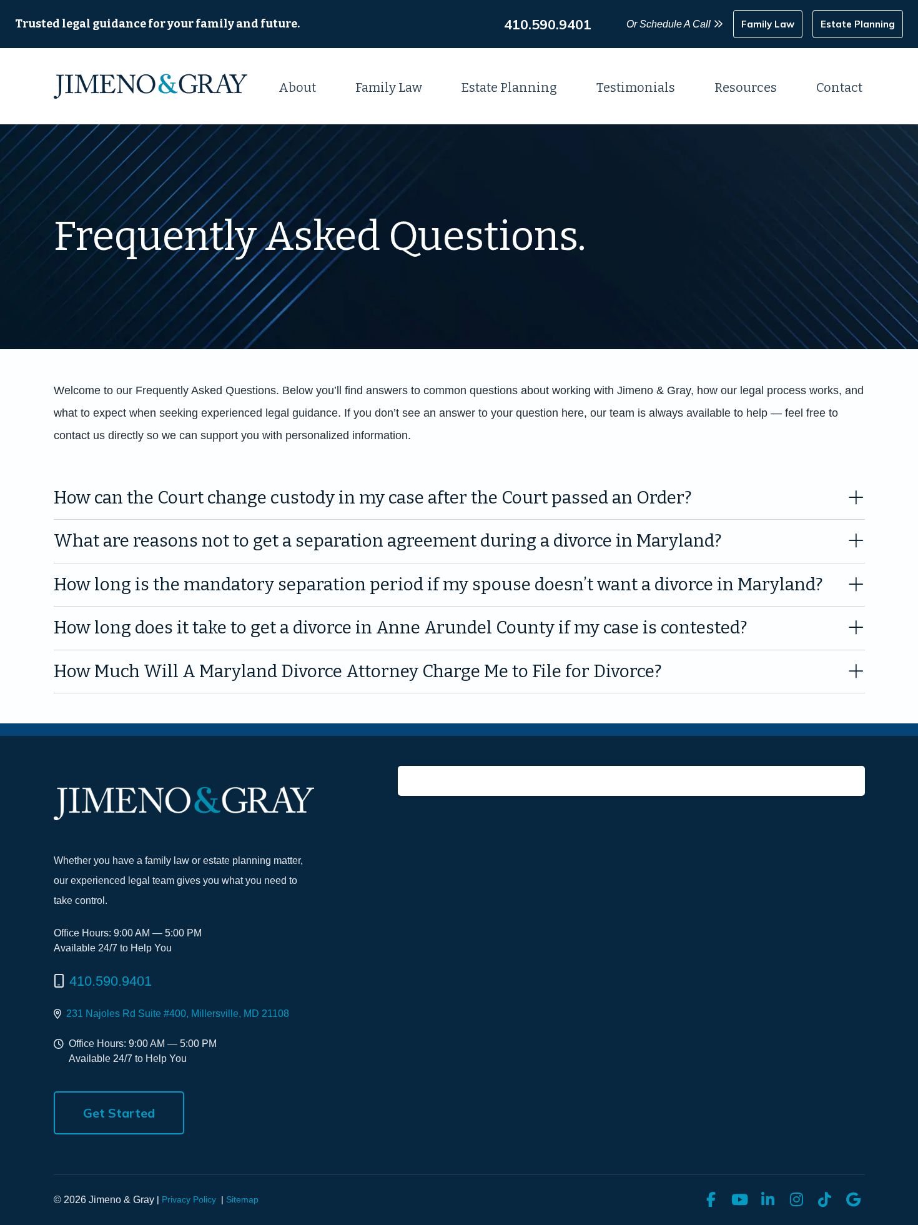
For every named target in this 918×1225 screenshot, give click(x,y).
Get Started (119, 1113)
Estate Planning (509, 87)
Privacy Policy (189, 1199)
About (297, 87)
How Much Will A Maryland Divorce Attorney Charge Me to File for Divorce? (358, 671)
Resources (745, 87)
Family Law (388, 87)
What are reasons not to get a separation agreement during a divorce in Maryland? (388, 540)
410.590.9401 (110, 981)
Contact (839, 87)
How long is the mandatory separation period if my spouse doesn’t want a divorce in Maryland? (438, 584)
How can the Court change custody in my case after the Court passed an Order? (373, 497)
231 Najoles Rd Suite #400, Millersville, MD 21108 (177, 1013)
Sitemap (242, 1199)
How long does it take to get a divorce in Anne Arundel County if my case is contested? (401, 627)
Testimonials (635, 87)
